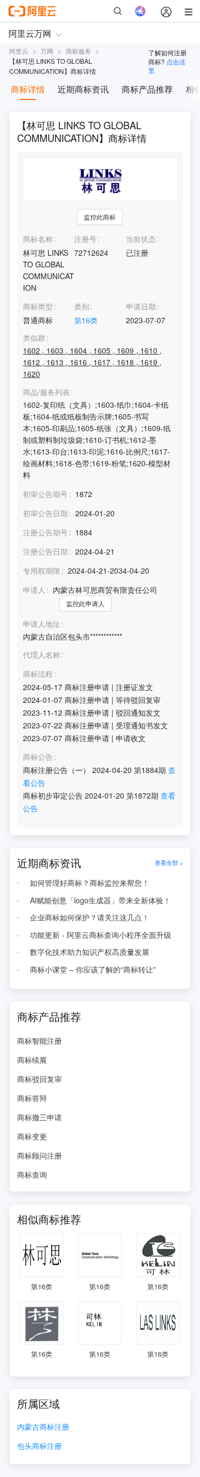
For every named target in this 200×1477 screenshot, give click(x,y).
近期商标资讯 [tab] (83, 89)
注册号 (85, 238)
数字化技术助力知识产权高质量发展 (89, 951)
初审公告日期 (45, 513)
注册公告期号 (45, 532)
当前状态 (141, 238)
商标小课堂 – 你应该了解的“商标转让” (93, 969)
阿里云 (18, 50)
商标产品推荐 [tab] (147, 89)
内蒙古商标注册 (43, 1427)
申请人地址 (41, 624)
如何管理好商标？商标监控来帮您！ (89, 882)
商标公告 (38, 757)
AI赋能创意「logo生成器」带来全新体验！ (100, 900)
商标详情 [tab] (28, 89)
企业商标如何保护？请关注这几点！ (89, 917)
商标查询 (32, 1174)
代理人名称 (41, 655)
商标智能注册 (39, 1040)
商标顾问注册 (39, 1155)
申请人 (34, 589)
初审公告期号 (45, 494)
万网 (47, 50)
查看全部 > (169, 863)
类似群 (34, 338)
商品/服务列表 (46, 392)
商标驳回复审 (39, 1078)
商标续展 (32, 1059)
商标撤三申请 (39, 1117)
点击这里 (167, 65)
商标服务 (78, 50)
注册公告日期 (45, 551)
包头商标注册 (39, 1446)
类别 (81, 306)
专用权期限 (41, 570)
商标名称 (38, 238)
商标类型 (38, 306)
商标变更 (32, 1136)
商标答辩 (32, 1098)
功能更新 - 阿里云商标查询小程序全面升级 (100, 934)
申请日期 (141, 306)
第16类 (86, 320)
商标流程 (38, 674)
